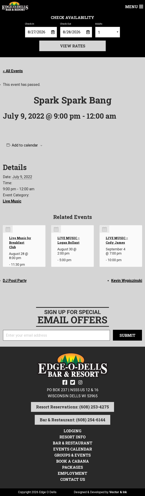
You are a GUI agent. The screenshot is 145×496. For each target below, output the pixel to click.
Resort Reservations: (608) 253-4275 (72, 407)
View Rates (72, 45)
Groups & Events (72, 455)
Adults (98, 23)
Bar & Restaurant (72, 442)
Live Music (12, 201)
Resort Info (72, 436)
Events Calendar (72, 449)
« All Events (13, 71)
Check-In (29, 23)
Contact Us (72, 479)
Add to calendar (25, 145)
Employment (72, 473)
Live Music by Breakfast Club (20, 242)
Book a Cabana (72, 461)
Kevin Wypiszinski (126, 280)
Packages (72, 467)
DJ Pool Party (15, 280)
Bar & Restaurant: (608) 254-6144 (72, 419)
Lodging (72, 430)
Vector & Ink (118, 492)
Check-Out (65, 23)
